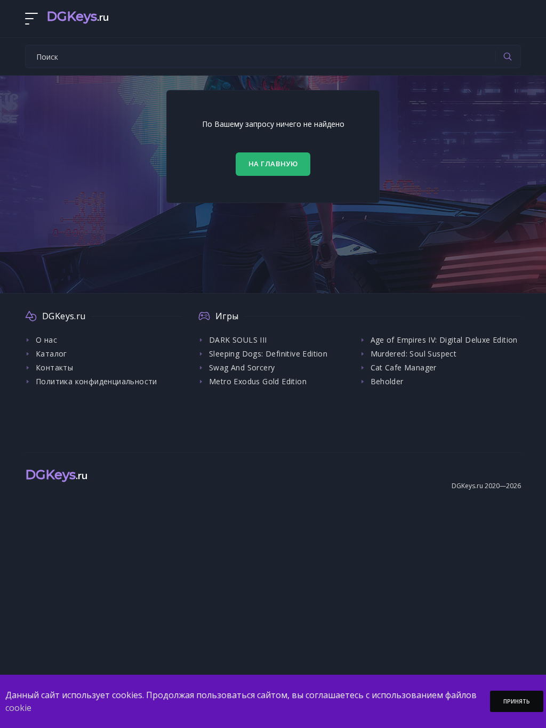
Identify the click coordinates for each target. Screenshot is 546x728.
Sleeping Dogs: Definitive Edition (268, 354)
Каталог (51, 354)
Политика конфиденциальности (96, 381)
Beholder (387, 381)
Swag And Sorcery (242, 367)
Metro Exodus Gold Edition (258, 381)
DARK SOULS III (238, 340)
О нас (46, 340)
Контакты (54, 367)
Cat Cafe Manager (404, 367)
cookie (18, 708)
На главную (273, 163)
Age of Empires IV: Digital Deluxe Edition (444, 340)
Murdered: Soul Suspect (414, 354)
